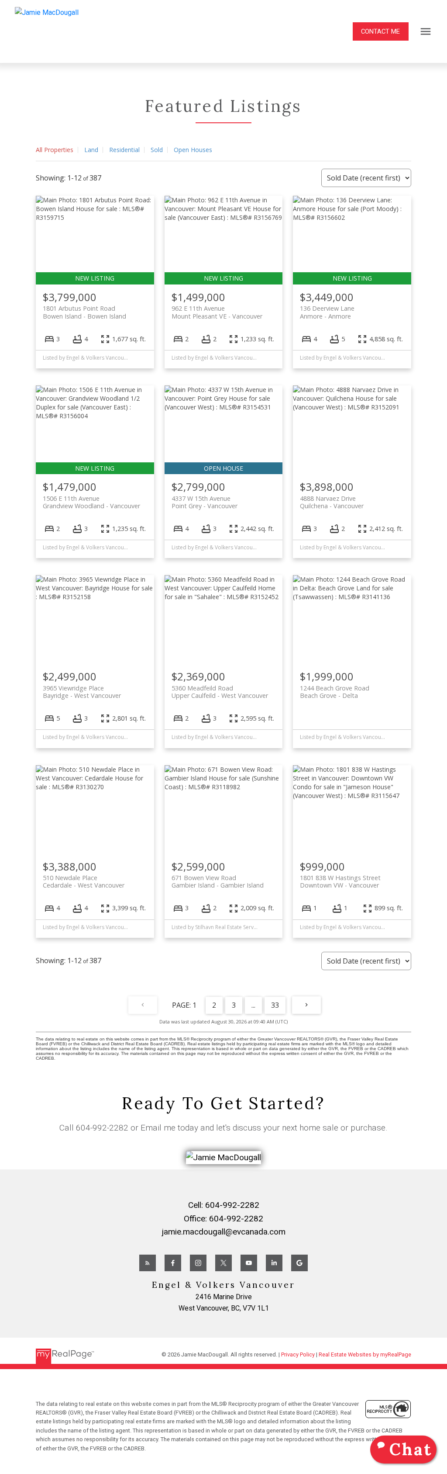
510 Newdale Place (83, 881)
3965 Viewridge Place (82, 692)
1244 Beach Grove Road (334, 692)
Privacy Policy (298, 1354)
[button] (381, 31)
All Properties (54, 150)
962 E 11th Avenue (217, 312)
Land (91, 150)
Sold (157, 150)
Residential (124, 150)
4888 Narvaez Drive (332, 502)
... (253, 1005)
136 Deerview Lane (327, 312)
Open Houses (193, 150)
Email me (158, 1128)
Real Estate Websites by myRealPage (365, 1354)
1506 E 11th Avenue (91, 502)
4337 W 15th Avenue (204, 502)
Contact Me (380, 31)
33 (275, 1005)
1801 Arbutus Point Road (84, 312)
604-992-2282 (102, 1128)
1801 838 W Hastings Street (340, 881)
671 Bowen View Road (218, 881)
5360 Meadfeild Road (220, 692)
